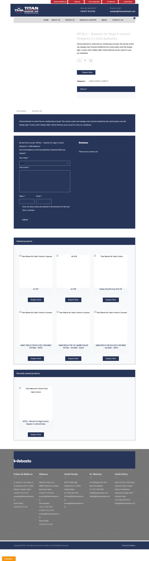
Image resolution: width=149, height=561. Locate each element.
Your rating (23, 158)
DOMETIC (105, 81)
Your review (24, 167)
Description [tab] (21, 111)
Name (22, 196)
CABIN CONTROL (95, 81)
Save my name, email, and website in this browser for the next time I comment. (46, 208)
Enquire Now (87, 72)
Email (39, 196)
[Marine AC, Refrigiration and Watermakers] (26, 10)
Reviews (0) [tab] (37, 111)
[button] (16, 20)
